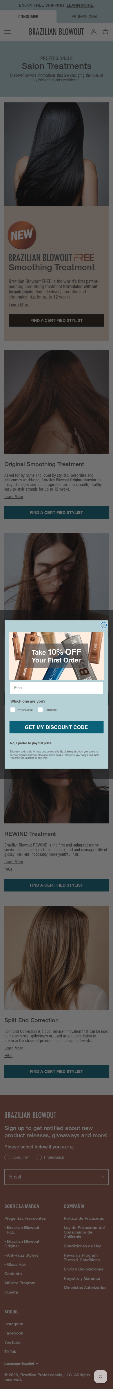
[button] (56, 727)
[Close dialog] (104, 625)
